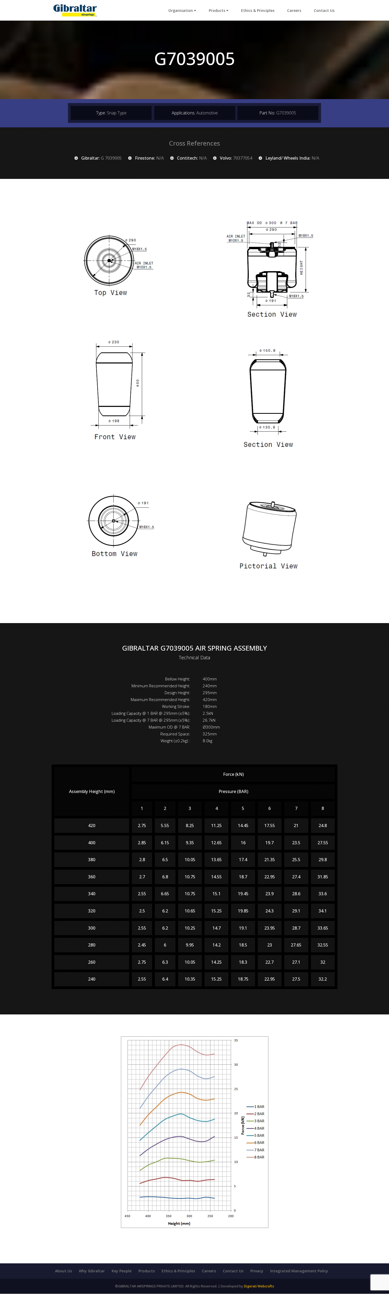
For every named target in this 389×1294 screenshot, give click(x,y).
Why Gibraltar (92, 1270)
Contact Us (324, 10)
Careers (294, 10)
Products (217, 10)
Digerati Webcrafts (259, 1286)
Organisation (181, 10)
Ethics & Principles (257, 10)
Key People (122, 1270)
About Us (63, 1270)
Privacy (256, 1270)
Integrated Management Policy (299, 1270)
